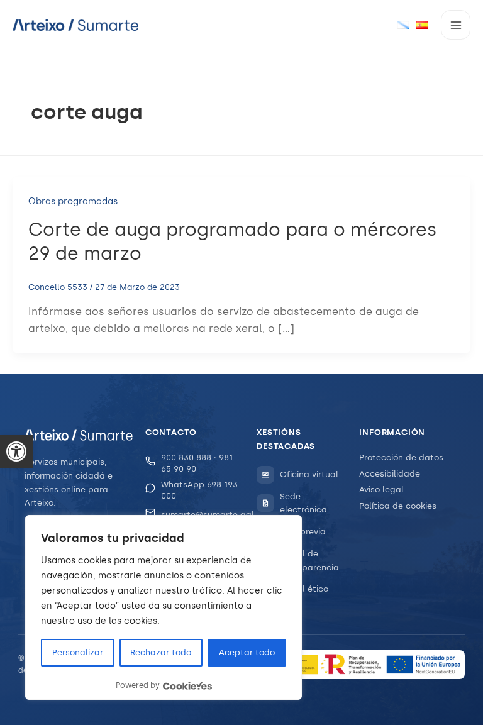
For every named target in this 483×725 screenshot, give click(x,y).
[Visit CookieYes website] (187, 686)
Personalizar (77, 652)
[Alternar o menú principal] (455, 25)
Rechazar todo (160, 652)
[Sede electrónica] (265, 503)
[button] (16, 451)
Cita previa (303, 531)
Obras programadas (73, 201)
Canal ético (304, 589)
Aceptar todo (247, 652)
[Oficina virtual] (265, 475)
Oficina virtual (309, 474)
